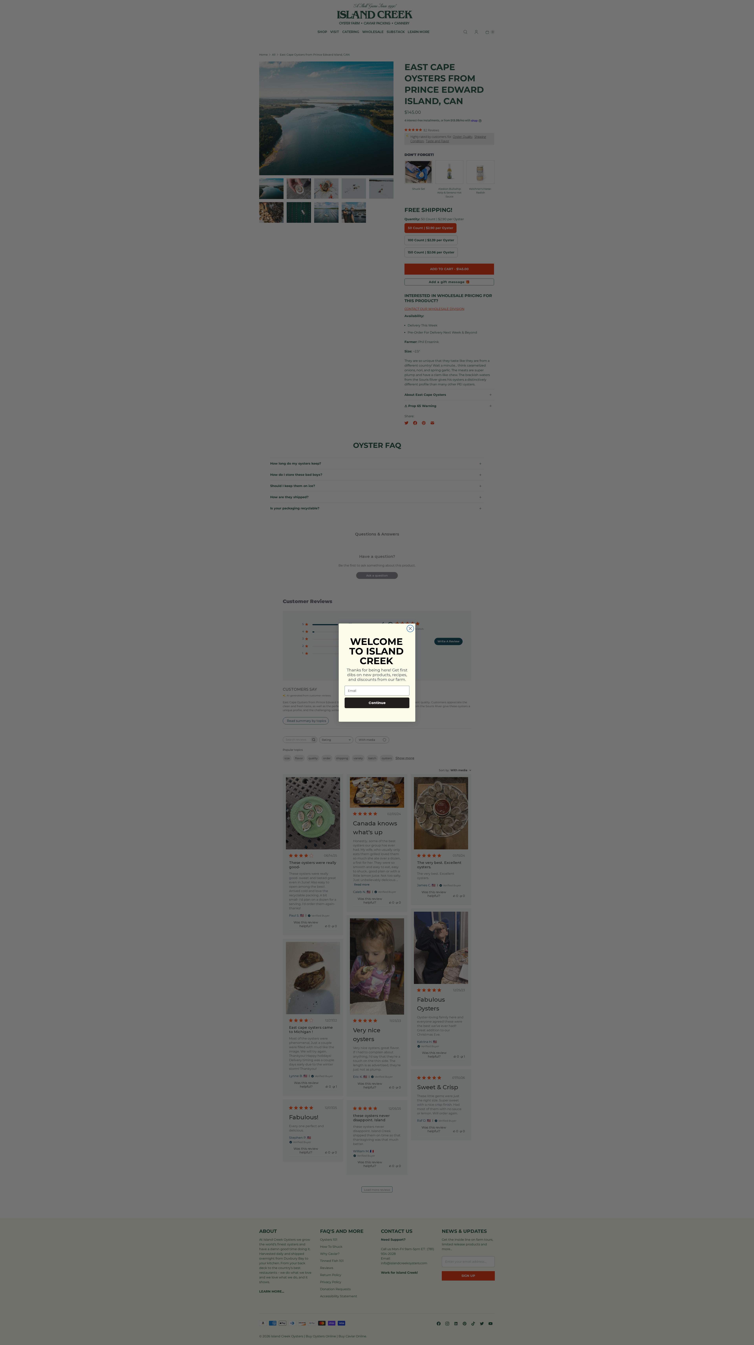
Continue (377, 702)
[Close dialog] (410, 628)
